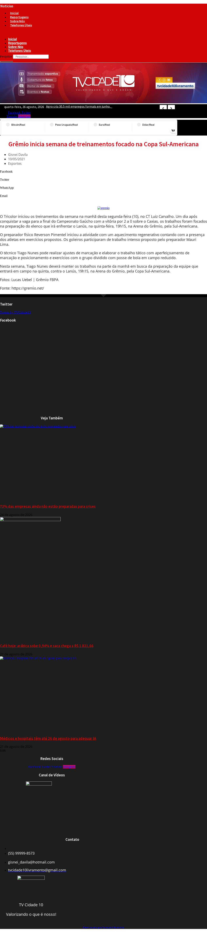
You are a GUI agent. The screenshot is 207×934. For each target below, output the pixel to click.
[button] (62, 32)
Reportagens (19, 17)
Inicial (14, 13)
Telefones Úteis (21, 25)
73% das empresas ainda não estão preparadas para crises (48, 506)
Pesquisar (6, 56)
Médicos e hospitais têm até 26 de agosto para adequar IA (48, 738)
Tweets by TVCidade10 (15, 312)
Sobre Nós (17, 21)
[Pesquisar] (6, 61)
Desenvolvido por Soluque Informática (103, 927)
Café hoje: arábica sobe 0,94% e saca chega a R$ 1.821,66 (46, 645)
